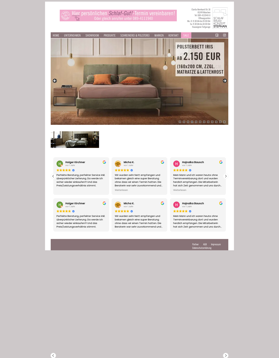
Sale (186, 35)
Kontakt (174, 35)
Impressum (216, 244)
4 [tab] (192, 122)
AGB (205, 244)
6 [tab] (200, 122)
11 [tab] (220, 122)
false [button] (55, 80)
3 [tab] (188, 122)
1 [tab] (180, 122)
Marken (159, 35)
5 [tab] (196, 122)
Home (56, 35)
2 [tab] (184, 122)
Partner (195, 244)
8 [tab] (208, 122)
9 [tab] (212, 122)
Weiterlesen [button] (68, 190)
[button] (225, 176)
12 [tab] (224, 122)
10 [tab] (216, 122)
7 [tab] (204, 122)
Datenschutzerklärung (202, 247)
